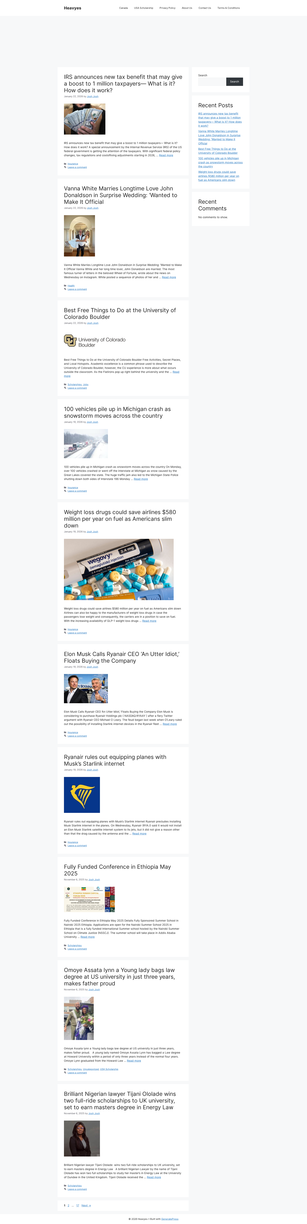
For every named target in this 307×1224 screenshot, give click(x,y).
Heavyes (72, 8)
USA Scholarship (143, 7)
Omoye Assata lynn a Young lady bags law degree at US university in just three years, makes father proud (119, 977)
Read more (166, 155)
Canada (123, 7)
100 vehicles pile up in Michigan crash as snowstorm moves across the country (117, 412)
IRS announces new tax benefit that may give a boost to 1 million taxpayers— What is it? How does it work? (123, 83)
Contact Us (205, 7)
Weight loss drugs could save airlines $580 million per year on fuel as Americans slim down (120, 519)
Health (71, 285)
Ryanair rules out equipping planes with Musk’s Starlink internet (115, 760)
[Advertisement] (153, 40)
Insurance (73, 163)
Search (202, 75)
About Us (187, 7)
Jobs (85, 384)
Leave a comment (77, 167)
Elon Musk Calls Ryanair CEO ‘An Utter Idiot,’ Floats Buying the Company (121, 657)
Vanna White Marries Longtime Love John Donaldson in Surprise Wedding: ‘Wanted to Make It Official (120, 195)
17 (78, 1205)
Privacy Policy (167, 7)
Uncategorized (91, 1069)
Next (86, 1205)
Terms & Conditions (228, 7)
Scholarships (75, 384)
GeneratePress (169, 1218)
